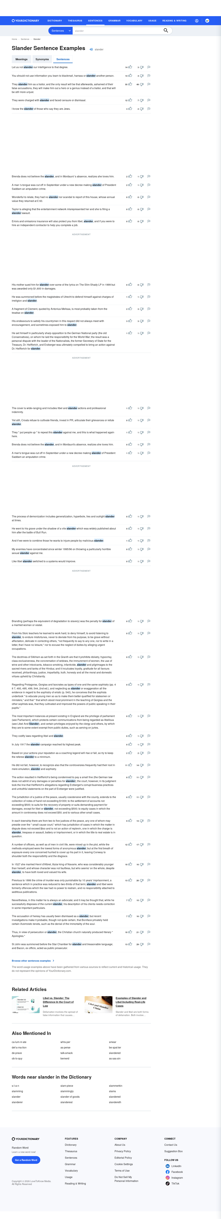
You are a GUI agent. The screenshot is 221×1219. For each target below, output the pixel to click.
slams (112, 1091)
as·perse (65, 1047)
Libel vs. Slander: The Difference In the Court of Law (58, 1002)
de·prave (17, 1053)
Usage (68, 1177)
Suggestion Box (173, 1151)
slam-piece (67, 1085)
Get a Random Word (26, 1160)
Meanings (22, 59)
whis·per (65, 1042)
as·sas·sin (115, 1058)
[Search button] (167, 30)
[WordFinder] (207, 20)
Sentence (25, 39)
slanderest (66, 1102)
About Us (120, 1145)
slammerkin (115, 1085)
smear (112, 1042)
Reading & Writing (75, 1183)
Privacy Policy (123, 1151)
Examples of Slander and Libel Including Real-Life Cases (131, 1002)
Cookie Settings (124, 1164)
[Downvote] (142, 67)
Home (14, 39)
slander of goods (70, 1096)
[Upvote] (130, 67)
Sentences (58, 30)
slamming (17, 1091)
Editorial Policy (123, 1157)
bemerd (65, 1058)
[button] (197, 20)
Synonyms (42, 59)
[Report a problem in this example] (149, 67)
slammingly (67, 1091)
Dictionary (71, 1145)
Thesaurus (71, 1151)
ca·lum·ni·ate (19, 1042)
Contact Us (170, 1145)
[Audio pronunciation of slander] (91, 49)
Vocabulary (71, 1170)
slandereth (115, 1102)
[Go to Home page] (25, 20)
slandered (115, 1053)
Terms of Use (122, 1170)
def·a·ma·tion (19, 1047)
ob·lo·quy (17, 1058)
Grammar (70, 1164)
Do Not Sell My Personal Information (126, 1179)
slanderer (17, 1102)
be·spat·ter (115, 1047)
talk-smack (67, 1053)
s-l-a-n (15, 1085)
